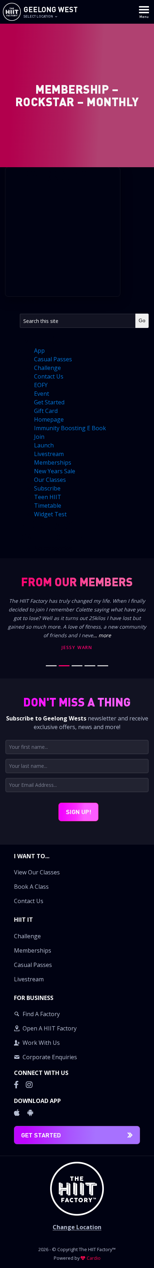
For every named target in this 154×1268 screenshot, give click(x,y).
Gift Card (46, 411)
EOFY (41, 385)
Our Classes (50, 480)
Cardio (94, 1258)
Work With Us (41, 1043)
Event (41, 394)
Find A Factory (41, 1014)
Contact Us (48, 376)
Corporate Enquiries (50, 1057)
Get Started (49, 402)
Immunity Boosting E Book (70, 428)
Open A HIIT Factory (50, 1028)
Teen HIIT (47, 497)
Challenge (47, 368)
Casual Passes (53, 359)
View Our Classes (37, 872)
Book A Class (31, 887)
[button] (77, 879)
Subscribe (47, 488)
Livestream (49, 454)
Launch (44, 445)
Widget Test (50, 514)
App (39, 350)
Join (39, 437)
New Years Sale (54, 471)
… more (102, 635)
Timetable (47, 505)
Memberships (52, 462)
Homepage (49, 419)
